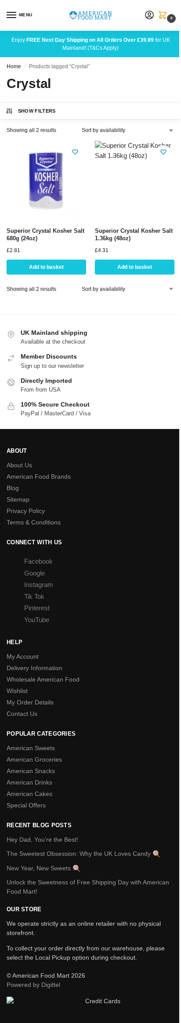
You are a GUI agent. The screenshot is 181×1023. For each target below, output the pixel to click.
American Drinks (29, 782)
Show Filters (37, 111)
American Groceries (34, 759)
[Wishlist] (75, 151)
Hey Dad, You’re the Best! (42, 839)
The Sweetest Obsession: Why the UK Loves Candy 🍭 (83, 853)
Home (14, 66)
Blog (13, 487)
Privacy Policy (26, 510)
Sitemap (18, 499)
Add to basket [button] (46, 267)
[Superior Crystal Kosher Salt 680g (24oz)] (46, 180)
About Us (19, 465)
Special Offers (26, 805)
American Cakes (29, 793)
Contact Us (22, 713)
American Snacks (31, 770)
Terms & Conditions (34, 522)
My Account (23, 656)
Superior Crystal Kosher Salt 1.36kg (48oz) (134, 234)
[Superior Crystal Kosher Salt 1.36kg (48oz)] (134, 180)
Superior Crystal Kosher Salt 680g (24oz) (45, 234)
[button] (164, 15)
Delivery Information (34, 667)
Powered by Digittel (33, 984)
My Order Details (30, 702)
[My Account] (149, 16)
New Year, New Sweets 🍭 (43, 868)
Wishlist (17, 690)
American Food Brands (39, 476)
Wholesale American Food (43, 679)
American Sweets (31, 748)
